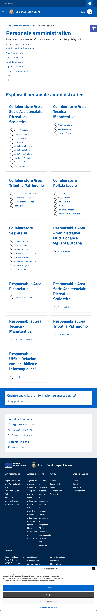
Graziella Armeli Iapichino (25, 253)
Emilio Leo (62, 205)
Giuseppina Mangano (23, 296)
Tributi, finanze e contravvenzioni (45, 531)
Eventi (75, 483)
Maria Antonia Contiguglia (69, 213)
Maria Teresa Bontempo (24, 201)
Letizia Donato (20, 137)
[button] (93, 28)
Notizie (53, 480)
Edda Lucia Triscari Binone (25, 193)
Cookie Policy (43, 607)
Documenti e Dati (14, 57)
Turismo (42, 538)
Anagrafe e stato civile (31, 494)
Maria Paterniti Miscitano (25, 261)
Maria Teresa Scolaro (23, 154)
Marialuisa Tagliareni (23, 265)
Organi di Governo (15, 66)
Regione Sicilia (10, 3)
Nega (48, 594)
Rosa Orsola (19, 376)
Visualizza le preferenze (48, 601)
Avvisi (52, 487)
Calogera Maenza (21, 166)
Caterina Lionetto (21, 245)
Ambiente (31, 487)
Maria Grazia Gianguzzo (24, 145)
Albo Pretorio (55, 564)
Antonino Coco (64, 197)
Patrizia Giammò (21, 269)
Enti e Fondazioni (14, 62)
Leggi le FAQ (32, 557)
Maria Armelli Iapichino (24, 197)
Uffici (8, 80)
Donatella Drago (21, 241)
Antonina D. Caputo (66, 306)
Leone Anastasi (64, 128)
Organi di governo (12, 480)
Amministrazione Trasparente (20, 48)
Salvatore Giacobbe (66, 209)
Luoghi (76, 480)
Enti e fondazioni (12, 490)
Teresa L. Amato (64, 132)
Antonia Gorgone (65, 124)
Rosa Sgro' (18, 205)
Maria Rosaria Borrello (23, 150)
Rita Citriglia (63, 193)
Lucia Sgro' (18, 141)
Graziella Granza (21, 257)
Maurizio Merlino (65, 334)
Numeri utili (78, 487)
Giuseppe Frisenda (21, 133)
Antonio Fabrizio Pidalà (23, 339)
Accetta (48, 587)
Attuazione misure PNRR (32, 504)
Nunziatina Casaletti (22, 158)
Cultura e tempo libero (31, 525)
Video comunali (79, 490)
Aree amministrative (16, 53)
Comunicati (55, 483)
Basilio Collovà (64, 201)
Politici (9, 75)
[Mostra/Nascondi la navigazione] (3, 11)
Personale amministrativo (18, 71)
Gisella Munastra (21, 129)
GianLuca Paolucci (65, 251)
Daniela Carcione (21, 249)
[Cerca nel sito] (89, 12)
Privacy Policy (52, 607)
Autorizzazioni (33, 511)
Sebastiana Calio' (21, 162)
